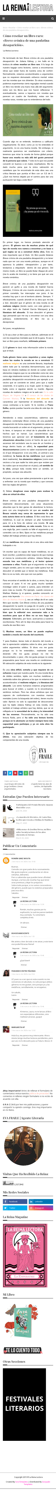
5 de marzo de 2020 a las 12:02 (23, 1030)
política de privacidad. (39, 1093)
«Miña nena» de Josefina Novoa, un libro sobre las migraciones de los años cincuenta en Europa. (33, 832)
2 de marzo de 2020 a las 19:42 (23, 861)
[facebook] (15, 1201)
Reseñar (12, 27)
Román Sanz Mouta (20, 858)
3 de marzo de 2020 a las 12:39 (32, 904)
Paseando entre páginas (23, 971)
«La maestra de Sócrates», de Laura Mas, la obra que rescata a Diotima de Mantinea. (34, 818)
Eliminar (25, 897)
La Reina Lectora (10, 50)
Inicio (5, 27)
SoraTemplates (21, 1482)
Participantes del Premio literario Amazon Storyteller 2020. (34, 806)
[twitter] (15, 1207)
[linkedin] (41, 1201)
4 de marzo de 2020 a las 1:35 (23, 936)
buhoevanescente (20, 933)
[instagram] (41, 1207)
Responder (16, 897)
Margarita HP (18, 1027)
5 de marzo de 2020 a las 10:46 (32, 955)
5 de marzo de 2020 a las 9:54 (23, 974)
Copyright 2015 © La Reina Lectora (28, 1477)
